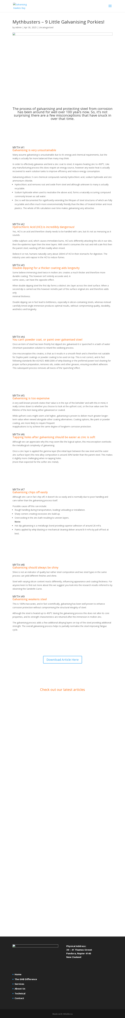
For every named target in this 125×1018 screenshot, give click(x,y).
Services (19, 983)
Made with (62, 1014)
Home (18, 974)
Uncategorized (46, 27)
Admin (18, 27)
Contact (19, 998)
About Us (20, 988)
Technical (20, 993)
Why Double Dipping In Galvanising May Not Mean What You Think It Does (61, 801)
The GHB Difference (26, 979)
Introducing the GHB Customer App (39, 711)
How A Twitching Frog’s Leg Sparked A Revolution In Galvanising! (58, 892)
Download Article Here (62, 660)
